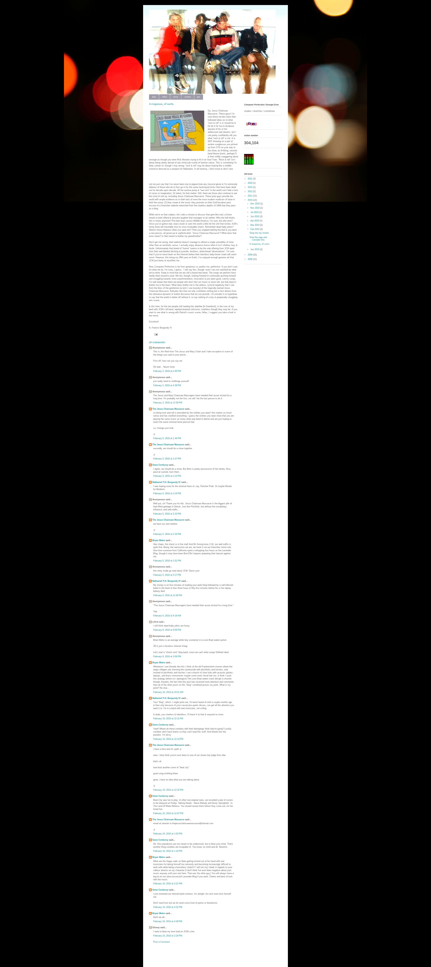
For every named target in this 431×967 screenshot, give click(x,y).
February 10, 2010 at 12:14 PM (168, 739)
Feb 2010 (255, 229)
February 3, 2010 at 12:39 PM (167, 402)
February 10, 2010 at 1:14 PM (167, 851)
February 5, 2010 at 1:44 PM (167, 438)
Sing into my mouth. (259, 233)
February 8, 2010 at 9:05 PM (167, 630)
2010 (250, 200)
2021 (250, 178)
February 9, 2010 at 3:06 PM (167, 656)
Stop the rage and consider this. (258, 238)
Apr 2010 (255, 220)
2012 (250, 191)
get (198, 97)
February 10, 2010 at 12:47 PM (168, 813)
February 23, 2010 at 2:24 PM (167, 935)
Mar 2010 (255, 225)
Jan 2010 (255, 249)
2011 (250, 195)
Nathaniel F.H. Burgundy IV (166, 482)
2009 (250, 254)
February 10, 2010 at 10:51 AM (168, 692)
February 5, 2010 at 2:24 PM (167, 493)
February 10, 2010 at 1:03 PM (167, 833)
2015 (250, 187)
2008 (250, 259)
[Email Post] (155, 334)
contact (187, 97)
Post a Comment (161, 942)
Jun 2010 (255, 216)
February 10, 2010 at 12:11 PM (168, 718)
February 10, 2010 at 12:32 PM (168, 790)
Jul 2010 (254, 212)
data (154, 97)
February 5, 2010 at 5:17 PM (167, 575)
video (164, 97)
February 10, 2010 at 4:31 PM (167, 907)
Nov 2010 (255, 208)
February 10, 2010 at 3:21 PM (167, 883)
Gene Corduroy (160, 465)
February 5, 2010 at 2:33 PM (167, 534)
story (175, 97)
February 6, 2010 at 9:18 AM (167, 615)
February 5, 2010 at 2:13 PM (167, 476)
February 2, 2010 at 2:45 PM (167, 371)
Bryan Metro (158, 540)
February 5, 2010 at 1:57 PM (167, 458)
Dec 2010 (255, 203)
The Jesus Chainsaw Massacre (168, 409)
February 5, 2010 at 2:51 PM (167, 560)
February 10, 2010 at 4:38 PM (167, 921)
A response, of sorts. (260, 244)
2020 (250, 183)
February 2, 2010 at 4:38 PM (167, 385)
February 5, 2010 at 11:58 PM (167, 595)
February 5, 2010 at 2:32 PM (167, 513)
